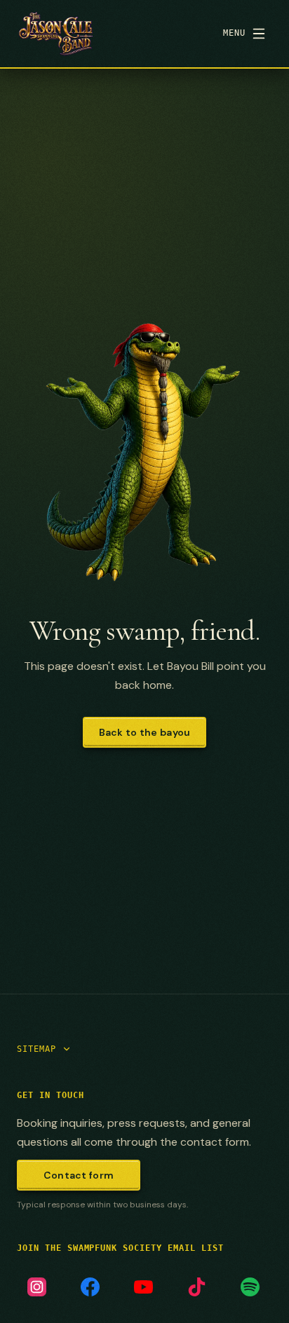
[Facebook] (89, 1286)
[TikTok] (196, 1286)
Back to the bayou (145, 732)
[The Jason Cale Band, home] (56, 33)
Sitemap (36, 1049)
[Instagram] (36, 1286)
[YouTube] (143, 1286)
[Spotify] (249, 1286)
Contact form (78, 1175)
